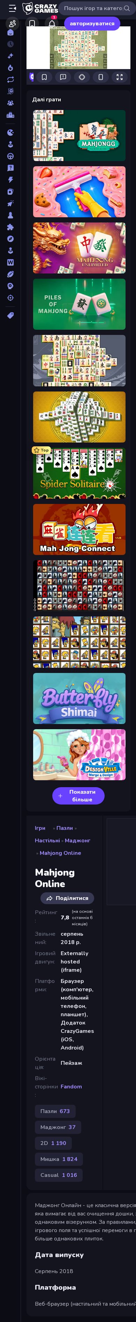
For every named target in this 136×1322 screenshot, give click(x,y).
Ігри (40, 828)
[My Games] (32, 24)
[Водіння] (10, 156)
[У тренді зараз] (10, 68)
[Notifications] (52, 24)
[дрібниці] (10, 168)
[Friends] (13, 24)
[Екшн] (10, 180)
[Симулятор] (10, 250)
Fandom (71, 1087)
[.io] (10, 132)
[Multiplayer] (10, 103)
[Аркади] (10, 144)
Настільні (47, 840)
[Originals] (10, 91)
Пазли (64, 828)
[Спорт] (10, 274)
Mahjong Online (60, 853)
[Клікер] (10, 203)
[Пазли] (10, 227)
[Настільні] (10, 215)
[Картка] (10, 191)
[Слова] (10, 262)
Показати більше (82, 795)
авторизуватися (92, 23)
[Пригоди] (10, 239)
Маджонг (77, 840)
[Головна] (10, 32)
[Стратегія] (10, 286)
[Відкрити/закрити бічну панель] (12, 8)
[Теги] (10, 315)
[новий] (10, 56)
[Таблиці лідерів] (10, 115)
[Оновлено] (10, 79)
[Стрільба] (10, 298)
